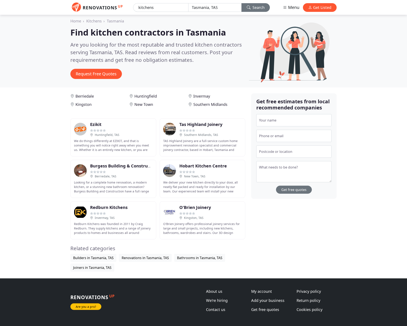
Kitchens (94, 20)
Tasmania (115, 20)
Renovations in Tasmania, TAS (145, 258)
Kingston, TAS (194, 218)
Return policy (308, 300)
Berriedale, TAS (105, 176)
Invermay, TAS (105, 218)
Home (75, 20)
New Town (143, 104)
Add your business (267, 300)
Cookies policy (309, 309)
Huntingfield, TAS (107, 135)
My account (261, 291)
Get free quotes (294, 189)
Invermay (201, 96)
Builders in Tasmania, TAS (93, 258)
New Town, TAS (194, 176)
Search (258, 7)
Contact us (215, 309)
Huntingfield (145, 96)
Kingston (83, 104)
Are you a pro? (86, 307)
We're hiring (217, 300)
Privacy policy (309, 291)
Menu (293, 7)
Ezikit (96, 124)
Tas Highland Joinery (200, 124)
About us (214, 291)
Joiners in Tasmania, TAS (92, 267)
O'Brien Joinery (195, 207)
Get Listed (321, 7)
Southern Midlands (210, 104)
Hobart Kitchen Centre (203, 166)
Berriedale (84, 96)
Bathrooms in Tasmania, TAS (199, 258)
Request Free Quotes (96, 74)
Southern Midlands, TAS (201, 135)
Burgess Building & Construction (124, 166)
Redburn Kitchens (109, 207)
